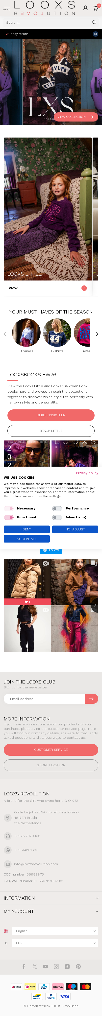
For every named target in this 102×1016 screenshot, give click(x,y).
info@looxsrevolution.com (36, 864)
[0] (95, 8)
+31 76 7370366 (27, 836)
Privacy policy (87, 473)
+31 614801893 (26, 850)
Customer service (51, 750)
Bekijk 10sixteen (51, 415)
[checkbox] (9, 508)
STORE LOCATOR (51, 765)
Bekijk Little (51, 431)
